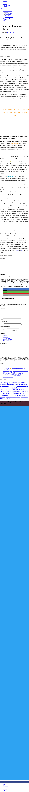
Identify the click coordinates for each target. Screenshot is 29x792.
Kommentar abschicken (5, 326)
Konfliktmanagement (3, 389)
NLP (3, 393)
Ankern (1, 382)
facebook (17, 250)
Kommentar (3, 308)
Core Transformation (14, 382)
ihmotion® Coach (9, 17)
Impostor (10, 387)
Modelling (20, 391)
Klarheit (14, 388)
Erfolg (21, 384)
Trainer (5, 398)
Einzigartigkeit (19, 382)
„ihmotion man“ (11, 176)
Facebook (5, 1)
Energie (23, 382)
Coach (9, 382)
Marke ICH (7, 15)
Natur (25, 391)
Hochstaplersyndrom (4, 387)
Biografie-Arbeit (5, 382)
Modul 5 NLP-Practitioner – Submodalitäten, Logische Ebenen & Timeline (5, 442)
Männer (23, 391)
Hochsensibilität (20, 386)
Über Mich (5, 19)
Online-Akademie (6, 5)
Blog (4, 20)
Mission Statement (15, 391)
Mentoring (3, 391)
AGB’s (4, 790)
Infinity (6, 12)
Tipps (2, 398)
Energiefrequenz (2, 384)
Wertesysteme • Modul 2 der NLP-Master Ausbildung (5, 479)
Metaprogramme (9, 391)
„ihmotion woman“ (14, 143)
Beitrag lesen (3, 431)
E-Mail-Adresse (3, 321)
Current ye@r (3, 329)
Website (1, 324)
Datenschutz (5, 787)
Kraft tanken (11, 389)
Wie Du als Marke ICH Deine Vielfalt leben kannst (13, 373)
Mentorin (21, 389)
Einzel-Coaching (6, 18)
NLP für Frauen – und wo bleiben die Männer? (13, 374)
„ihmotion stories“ (11, 161)
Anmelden (5, 6)
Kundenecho (5, 786)
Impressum (5, 789)
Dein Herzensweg (6, 338)
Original (15, 395)
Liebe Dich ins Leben (7, 339)
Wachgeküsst (8, 14)
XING (22, 250)
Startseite (5, 784)
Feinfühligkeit (5, 386)
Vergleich (8, 398)
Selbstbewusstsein (8, 397)
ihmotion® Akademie (7, 11)
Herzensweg (13, 386)
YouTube (5, 4)
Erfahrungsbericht (12, 384)
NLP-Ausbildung (12, 393)
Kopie (8, 389)
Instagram (5, 2)
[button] (5, 288)
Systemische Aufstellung (24, 397)
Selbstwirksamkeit (15, 397)
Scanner (19, 395)
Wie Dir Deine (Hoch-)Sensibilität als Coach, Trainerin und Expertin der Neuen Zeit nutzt (15, 371)
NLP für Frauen (8, 13)
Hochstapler (25, 386)
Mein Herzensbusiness (12, 32)
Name (1, 319)
